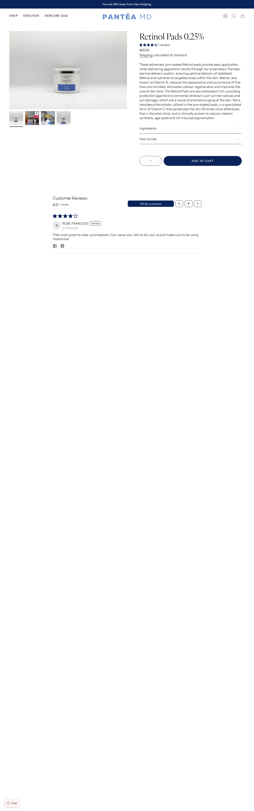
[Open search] (179, 203)
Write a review (151, 204)
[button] (13, 16)
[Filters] (188, 203)
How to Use (148, 139)
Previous (9, 70)
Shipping (146, 55)
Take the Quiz (150, 4)
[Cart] (242, 16)
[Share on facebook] (55, 246)
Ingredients (148, 128)
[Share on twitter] (62, 246)
